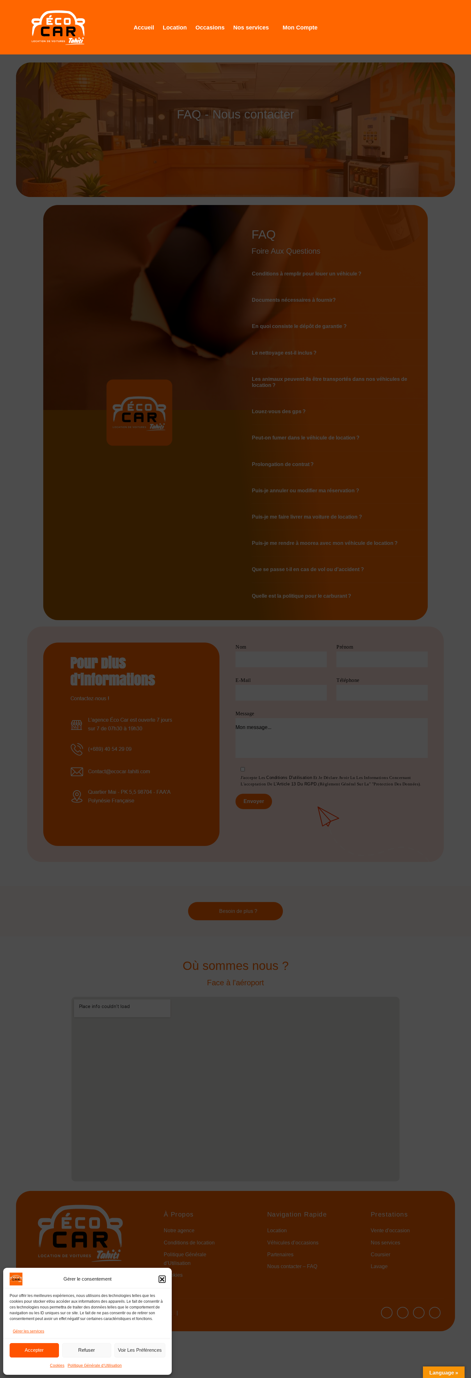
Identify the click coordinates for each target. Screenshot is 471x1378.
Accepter (34, 1350)
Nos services (251, 27)
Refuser (86, 1350)
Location (175, 27)
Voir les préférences (140, 1350)
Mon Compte (300, 27)
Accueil (144, 27)
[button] (162, 1279)
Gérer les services (28, 1331)
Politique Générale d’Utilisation (95, 1365)
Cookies (57, 1365)
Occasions (210, 27)
